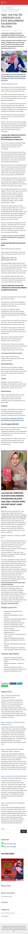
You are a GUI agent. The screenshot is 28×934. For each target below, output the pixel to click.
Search (3, 829)
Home (2, 7)
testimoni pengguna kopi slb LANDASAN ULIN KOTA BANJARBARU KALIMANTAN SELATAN (13, 237)
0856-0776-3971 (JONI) (10, 844)
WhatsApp (5, 686)
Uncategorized (9, 7)
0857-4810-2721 (11, 258)
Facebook (13, 683)
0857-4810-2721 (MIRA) (10, 846)
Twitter (20, 683)
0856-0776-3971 (11, 260)
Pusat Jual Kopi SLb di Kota (7, 913)
